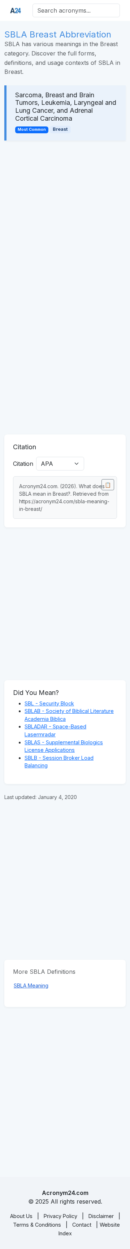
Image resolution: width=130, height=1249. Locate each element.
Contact (81, 1225)
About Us (21, 1216)
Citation (23, 463)
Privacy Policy (60, 1216)
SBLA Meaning (31, 985)
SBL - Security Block (49, 703)
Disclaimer (101, 1216)
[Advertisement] (65, 217)
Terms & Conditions (37, 1225)
